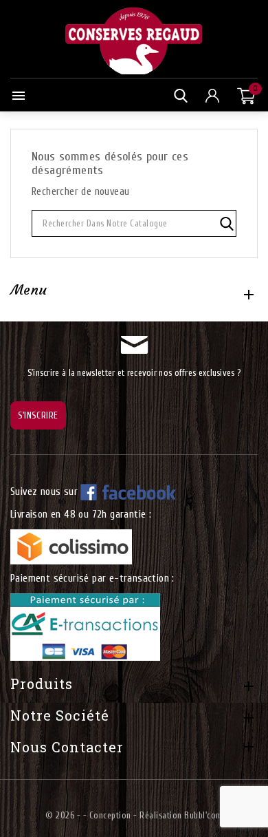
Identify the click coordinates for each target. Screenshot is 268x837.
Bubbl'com (203, 815)
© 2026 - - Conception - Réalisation (114, 815)
